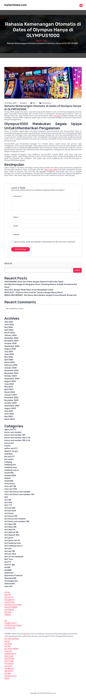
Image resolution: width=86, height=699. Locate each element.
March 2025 (9, 362)
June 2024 (9, 384)
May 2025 (8, 357)
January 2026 (10, 335)
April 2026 (8, 330)
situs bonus (9, 484)
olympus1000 (10, 475)
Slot (45, 40)
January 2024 (10, 395)
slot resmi (8, 612)
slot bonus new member (15, 519)
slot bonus (9, 513)
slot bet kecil (10, 511)
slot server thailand (11, 649)
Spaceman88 (10, 578)
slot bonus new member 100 (16, 521)
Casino (7, 446)
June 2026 (9, 324)
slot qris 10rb (10, 554)
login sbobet (8, 671)
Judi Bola (8, 454)
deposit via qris (11, 451)
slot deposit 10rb (11, 535)
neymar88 (9, 473)
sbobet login (8, 656)
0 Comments (46, 103)
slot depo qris (9, 668)
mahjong (8, 462)
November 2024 (11, 373)
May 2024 (8, 387)
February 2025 (10, 365)
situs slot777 (9, 597)
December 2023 (11, 397)
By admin (23, 103)
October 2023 (10, 403)
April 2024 (8, 389)
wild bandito (9, 584)
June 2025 (9, 354)
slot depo (7, 673)
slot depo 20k (10, 527)
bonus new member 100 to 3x (17, 438)
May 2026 (8, 327)
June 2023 (9, 414)
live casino (9, 459)
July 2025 (8, 352)
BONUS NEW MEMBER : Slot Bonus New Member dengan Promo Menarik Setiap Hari (40, 295)
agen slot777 (10, 429)
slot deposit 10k (11, 532)
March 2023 (9, 419)
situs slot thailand (10, 607)
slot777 (7, 562)
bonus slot (9, 443)
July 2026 (8, 322)
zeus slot (8, 586)
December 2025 (11, 338)
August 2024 (10, 381)
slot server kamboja (11, 639)
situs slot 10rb (10, 489)
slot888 (8, 570)
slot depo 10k (10, 524)
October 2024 (10, 376)
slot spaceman (9, 628)
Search (8, 263)
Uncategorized (11, 581)
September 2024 (11, 379)
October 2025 (10, 343)
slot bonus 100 (10, 516)
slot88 (7, 567)
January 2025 (10, 368)
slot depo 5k (9, 529)
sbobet (7, 478)
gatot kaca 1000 (51, 170)
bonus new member (13, 432)
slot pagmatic (9, 600)
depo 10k (7, 595)
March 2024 (9, 392)
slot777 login (9, 661)
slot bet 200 (9, 508)
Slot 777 (8, 505)
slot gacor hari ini (12, 540)
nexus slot (8, 651)
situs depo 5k (9, 610)
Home (38, 40)
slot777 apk (9, 565)
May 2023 (8, 416)
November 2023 (11, 400)
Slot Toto (8, 559)
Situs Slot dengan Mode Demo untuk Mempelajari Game (28, 290)
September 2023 (11, 406)
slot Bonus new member (13, 625)
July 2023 (8, 411)
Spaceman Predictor (13, 575)
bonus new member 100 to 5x (17, 440)
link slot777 (9, 456)
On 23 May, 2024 (10, 103)
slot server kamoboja (13, 557)
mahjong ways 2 (11, 470)
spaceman (9, 573)
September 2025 (11, 346)
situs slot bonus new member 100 (19, 494)
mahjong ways (10, 467)
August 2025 (10, 349)
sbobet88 (8, 481)
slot (5, 620)
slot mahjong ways (12, 543)
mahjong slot (10, 465)
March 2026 (9, 333)
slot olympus (9, 663)
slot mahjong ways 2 (13, 546)
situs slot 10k (10, 486)
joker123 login (9, 658)
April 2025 (8, 360)
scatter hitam (9, 602)
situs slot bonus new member (17, 492)
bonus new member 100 (14, 435)
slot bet (7, 641)
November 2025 (11, 341)
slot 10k (7, 500)
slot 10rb (8, 502)
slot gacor (57, 116)
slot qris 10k (9, 551)
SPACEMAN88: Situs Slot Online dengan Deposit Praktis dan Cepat (33, 282)
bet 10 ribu (8, 644)
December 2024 (11, 370)
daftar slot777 (11, 448)
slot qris (8, 548)
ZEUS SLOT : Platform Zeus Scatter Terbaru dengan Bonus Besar (33, 292)
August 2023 (10, 408)
